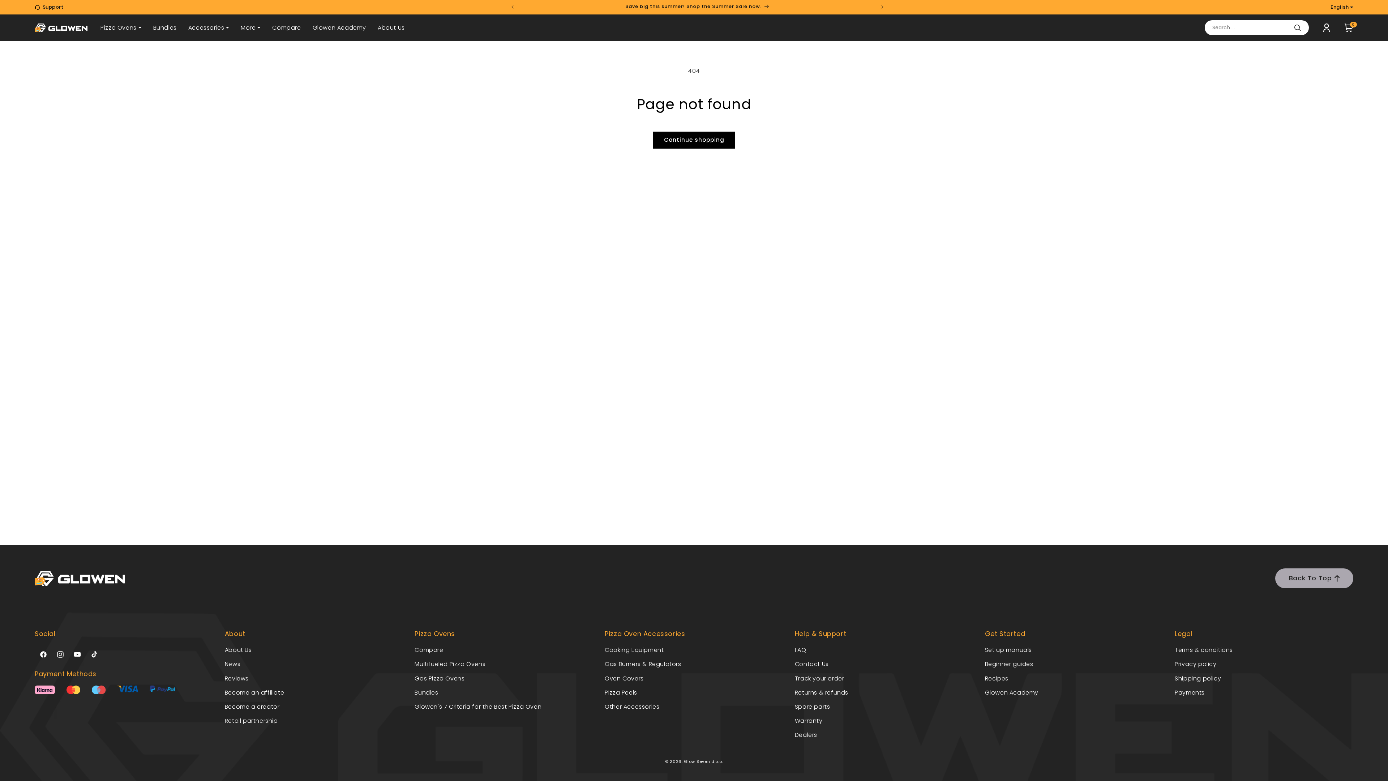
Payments (1190, 692)
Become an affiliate (254, 692)
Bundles (165, 28)
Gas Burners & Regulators (643, 664)
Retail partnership (251, 720)
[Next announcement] (882, 7)
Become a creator (252, 706)
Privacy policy (1195, 664)
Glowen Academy (339, 28)
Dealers (806, 734)
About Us (391, 28)
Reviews (237, 678)
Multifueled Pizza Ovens (450, 664)
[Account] (1326, 28)
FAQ (800, 649)
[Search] (1297, 27)
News (232, 664)
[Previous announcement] (512, 7)
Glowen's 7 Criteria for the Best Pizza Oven (478, 706)
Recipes (996, 678)
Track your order (819, 678)
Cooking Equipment (634, 649)
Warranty (809, 720)
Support (53, 7)
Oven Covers (624, 678)
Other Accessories (632, 706)
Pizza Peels (621, 692)
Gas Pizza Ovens (439, 678)
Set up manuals (1008, 649)
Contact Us (812, 664)
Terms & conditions (1204, 649)
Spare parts (812, 706)
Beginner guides (1009, 664)
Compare (286, 28)
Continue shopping (694, 140)
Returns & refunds (821, 692)
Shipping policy (1198, 678)
